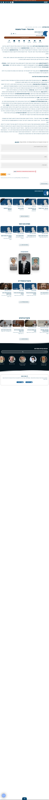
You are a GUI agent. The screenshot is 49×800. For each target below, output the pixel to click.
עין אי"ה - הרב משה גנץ (6, 327)
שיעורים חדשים (24, 318)
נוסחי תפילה (33, 290)
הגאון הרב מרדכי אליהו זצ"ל (6, 295)
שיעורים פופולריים (24, 281)
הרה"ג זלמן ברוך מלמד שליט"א (18, 332)
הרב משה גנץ (9, 331)
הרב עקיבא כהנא (45, 237)
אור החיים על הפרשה (32, 327)
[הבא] (40, 264)
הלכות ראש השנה (8, 290)
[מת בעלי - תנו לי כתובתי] (43, 205)
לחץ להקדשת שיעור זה (24, 37)
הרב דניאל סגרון (33, 237)
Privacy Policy (18, 177)
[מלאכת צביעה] (18, 205)
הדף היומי (34, 206)
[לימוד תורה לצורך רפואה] (43, 232)
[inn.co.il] (12, 2)
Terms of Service (24, 177)
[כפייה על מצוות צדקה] (30, 232)
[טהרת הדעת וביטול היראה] (6, 327)
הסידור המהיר (33, 295)
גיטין (47, 290)
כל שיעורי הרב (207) (24, 216)
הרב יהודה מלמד (45, 332)
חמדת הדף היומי (44, 183)
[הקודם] (8, 264)
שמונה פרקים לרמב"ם (44, 327)
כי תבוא (22, 327)
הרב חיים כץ (34, 332)
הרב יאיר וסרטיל (45, 294)
